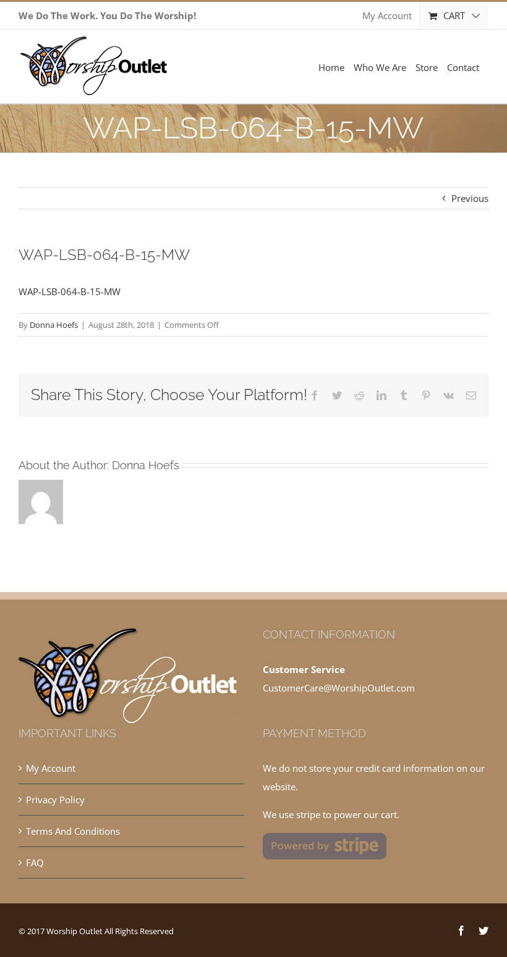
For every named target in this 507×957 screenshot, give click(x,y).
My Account (50, 768)
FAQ (35, 862)
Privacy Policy (55, 799)
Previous (469, 198)
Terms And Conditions (73, 831)
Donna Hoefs (54, 324)
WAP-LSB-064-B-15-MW (70, 291)
